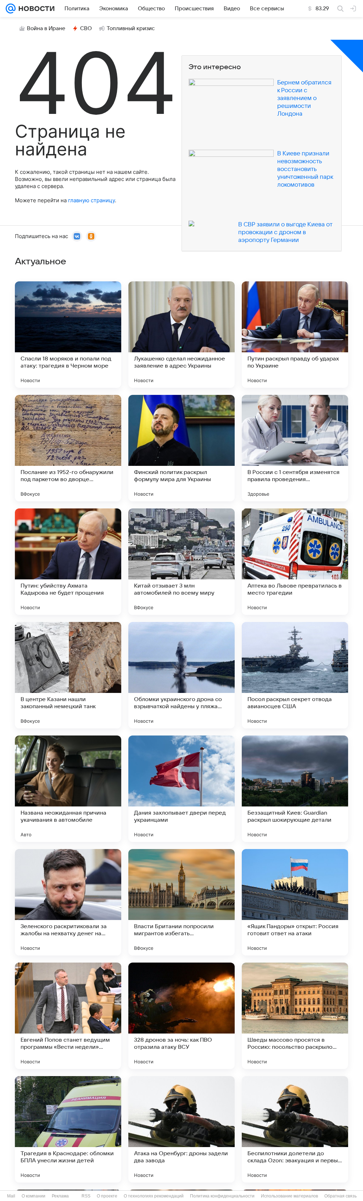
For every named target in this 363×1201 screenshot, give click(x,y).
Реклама (60, 1196)
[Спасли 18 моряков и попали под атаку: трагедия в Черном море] (68, 334)
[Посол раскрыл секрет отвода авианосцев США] (295, 675)
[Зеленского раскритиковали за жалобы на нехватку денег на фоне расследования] (68, 902)
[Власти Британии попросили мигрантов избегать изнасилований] (181, 902)
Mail (11, 1196)
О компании (33, 1196)
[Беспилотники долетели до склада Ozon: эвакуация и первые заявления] (295, 1129)
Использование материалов (289, 1196)
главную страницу (91, 200)
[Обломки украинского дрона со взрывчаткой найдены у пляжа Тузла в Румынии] (181, 675)
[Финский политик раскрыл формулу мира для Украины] (181, 448)
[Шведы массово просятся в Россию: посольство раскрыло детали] (295, 1016)
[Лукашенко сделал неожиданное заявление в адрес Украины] (181, 334)
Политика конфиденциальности (222, 1196)
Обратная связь (340, 1196)
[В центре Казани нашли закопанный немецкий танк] (68, 675)
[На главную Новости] (35, 8)
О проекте (107, 1196)
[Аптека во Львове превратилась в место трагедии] (295, 561)
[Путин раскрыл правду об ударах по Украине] (295, 334)
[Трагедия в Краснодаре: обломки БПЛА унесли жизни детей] (68, 1129)
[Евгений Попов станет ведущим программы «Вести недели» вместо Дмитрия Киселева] (68, 1016)
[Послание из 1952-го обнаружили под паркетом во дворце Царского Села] (68, 448)
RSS (86, 1196)
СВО (86, 28)
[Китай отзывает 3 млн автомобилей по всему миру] (181, 561)
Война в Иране (46, 28)
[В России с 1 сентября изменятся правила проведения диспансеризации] (295, 448)
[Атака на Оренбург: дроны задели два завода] (181, 1129)
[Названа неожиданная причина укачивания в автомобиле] (68, 789)
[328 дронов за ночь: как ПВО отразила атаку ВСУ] (181, 1016)
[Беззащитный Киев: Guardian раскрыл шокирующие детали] (295, 789)
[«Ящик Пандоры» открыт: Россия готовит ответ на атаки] (295, 902)
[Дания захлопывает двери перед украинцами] (181, 789)
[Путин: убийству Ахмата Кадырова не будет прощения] (68, 561)
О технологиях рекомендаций (154, 1196)
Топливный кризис (131, 28)
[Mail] (11, 8)
